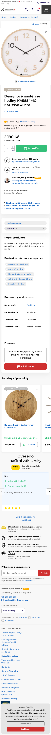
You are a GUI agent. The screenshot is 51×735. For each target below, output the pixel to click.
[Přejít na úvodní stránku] (8, 9)
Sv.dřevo (31, 305)
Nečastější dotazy (9, 656)
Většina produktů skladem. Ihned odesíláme (19, 557)
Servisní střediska (9, 683)
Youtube (23, 617)
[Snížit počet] (12, 150)
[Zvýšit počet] (12, 147)
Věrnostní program (10, 687)
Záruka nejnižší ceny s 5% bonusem (23, 203)
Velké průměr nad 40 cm (20, 279)
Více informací (29, 581)
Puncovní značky (9, 698)
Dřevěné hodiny (15, 269)
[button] (26, 9)
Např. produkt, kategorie (19, 29)
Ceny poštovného (9, 671)
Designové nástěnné (29, 17)
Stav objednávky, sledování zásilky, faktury (9, 642)
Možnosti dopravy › (28, 122)
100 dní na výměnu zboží (18, 208)
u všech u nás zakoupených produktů (24, 539)
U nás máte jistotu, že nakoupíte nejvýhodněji (27, 546)
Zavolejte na (24, 180)
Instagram (9, 620)
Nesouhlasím (25, 724)
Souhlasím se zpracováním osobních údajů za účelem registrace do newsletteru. (22, 579)
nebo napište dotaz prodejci (25, 183)
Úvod (3, 17)
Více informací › (11, 111)
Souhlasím (25, 729)
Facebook (36, 617)
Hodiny (13, 17)
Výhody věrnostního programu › (26, 161)
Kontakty (5, 667)
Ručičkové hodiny (16, 284)
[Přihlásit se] (32, 9)
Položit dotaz (27, 366)
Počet (7, 148)
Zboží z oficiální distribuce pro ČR (22, 205)
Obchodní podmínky (11, 679)
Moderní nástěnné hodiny (20, 274)
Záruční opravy (8, 675)
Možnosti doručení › (20, 172)
